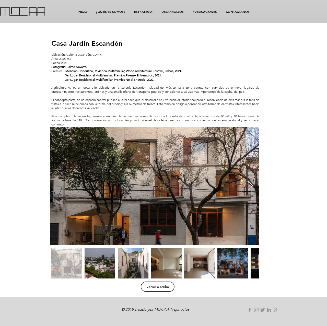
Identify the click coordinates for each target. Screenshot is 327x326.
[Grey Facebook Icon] (250, 310)
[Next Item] (250, 186)
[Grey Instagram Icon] (256, 310)
